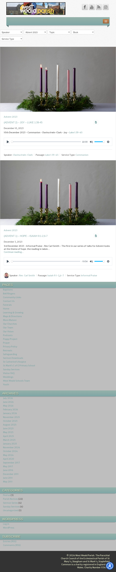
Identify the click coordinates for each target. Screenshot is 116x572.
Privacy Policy (10, 346)
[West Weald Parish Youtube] (92, 7)
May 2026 (8, 405)
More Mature (9, 320)
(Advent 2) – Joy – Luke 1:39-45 (23, 122)
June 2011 (8, 478)
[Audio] (96, 122)
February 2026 (10, 409)
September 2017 (11, 462)
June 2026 (8, 402)
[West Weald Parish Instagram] (106, 7)
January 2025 (10, 443)
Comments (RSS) (12, 545)
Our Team (8, 327)
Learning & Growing (13, 312)
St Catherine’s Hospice (14, 361)
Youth (6, 384)
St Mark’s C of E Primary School (19, 365)
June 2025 (8, 428)
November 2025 (11, 417)
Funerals (7, 305)
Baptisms (8, 289)
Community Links (12, 297)
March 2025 (9, 440)
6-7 (62, 275)
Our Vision (8, 331)
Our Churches (10, 324)
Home (6, 308)
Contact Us (8, 301)
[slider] (46, 141)
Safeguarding (10, 354)
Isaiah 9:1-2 (53, 275)
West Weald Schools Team (16, 380)
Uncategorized (10, 510)
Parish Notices (10, 499)
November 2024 (11, 447)
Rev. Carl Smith (27, 275)
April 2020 (8, 459)
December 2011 (11, 474)
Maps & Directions (12, 316)
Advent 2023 (10, 116)
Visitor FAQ (8, 373)
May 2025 (8, 432)
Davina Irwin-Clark (23, 155)
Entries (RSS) (9, 541)
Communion (82, 155)
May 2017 (8, 466)
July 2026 (8, 398)
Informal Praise (89, 275)
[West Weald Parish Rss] (99, 7)
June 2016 (8, 470)
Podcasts (8, 335)
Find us (6, 495)
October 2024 (10, 451)
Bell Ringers (9, 293)
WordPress (8, 527)
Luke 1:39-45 (75, 132)
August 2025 (9, 424)
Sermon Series (10, 503)
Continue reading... (14, 252)
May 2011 (8, 481)
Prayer (6, 342)
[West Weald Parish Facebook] (85, 7)
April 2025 (8, 436)
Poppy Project (10, 339)
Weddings (8, 377)
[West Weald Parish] (35, 8)
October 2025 (10, 421)
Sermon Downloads (13, 358)
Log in (6, 524)
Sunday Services (11, 369)
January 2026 (10, 413)
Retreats (7, 350)
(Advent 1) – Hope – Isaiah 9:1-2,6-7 (26, 236)
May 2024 (8, 455)
